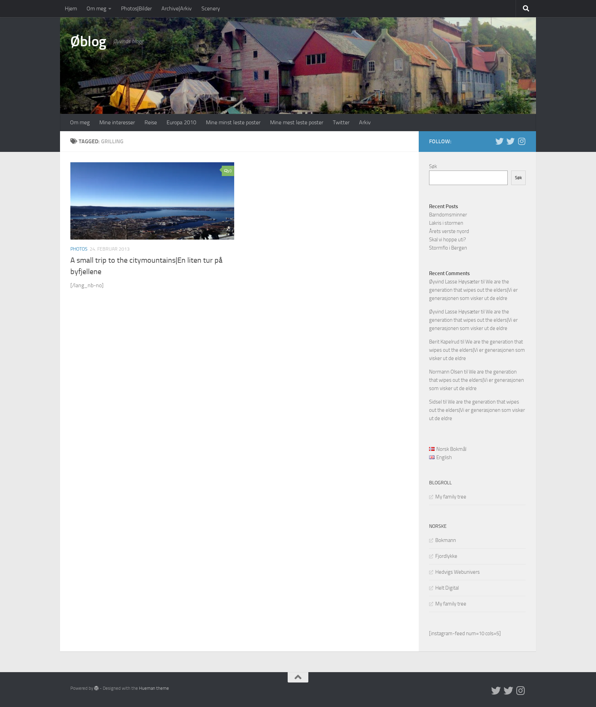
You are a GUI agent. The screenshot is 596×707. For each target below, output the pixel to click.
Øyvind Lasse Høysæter (454, 282)
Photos (79, 249)
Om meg (96, 8)
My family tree (450, 497)
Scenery (210, 8)
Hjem (71, 8)
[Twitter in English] (499, 141)
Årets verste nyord (449, 231)
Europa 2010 (181, 122)
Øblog (88, 41)
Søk (433, 166)
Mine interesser (117, 122)
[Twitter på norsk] (510, 141)
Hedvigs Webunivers (457, 572)
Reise (151, 122)
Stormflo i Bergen (448, 248)
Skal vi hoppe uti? (447, 239)
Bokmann (445, 540)
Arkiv (365, 122)
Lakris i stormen (446, 223)
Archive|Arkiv (176, 8)
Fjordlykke (446, 556)
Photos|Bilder (136, 8)
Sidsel (435, 402)
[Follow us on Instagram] (521, 141)
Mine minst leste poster (233, 122)
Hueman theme (154, 688)
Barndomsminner (448, 215)
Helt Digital (447, 588)
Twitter (341, 122)
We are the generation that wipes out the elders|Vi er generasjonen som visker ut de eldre (473, 290)
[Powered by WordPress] (96, 688)
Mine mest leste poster (296, 122)
